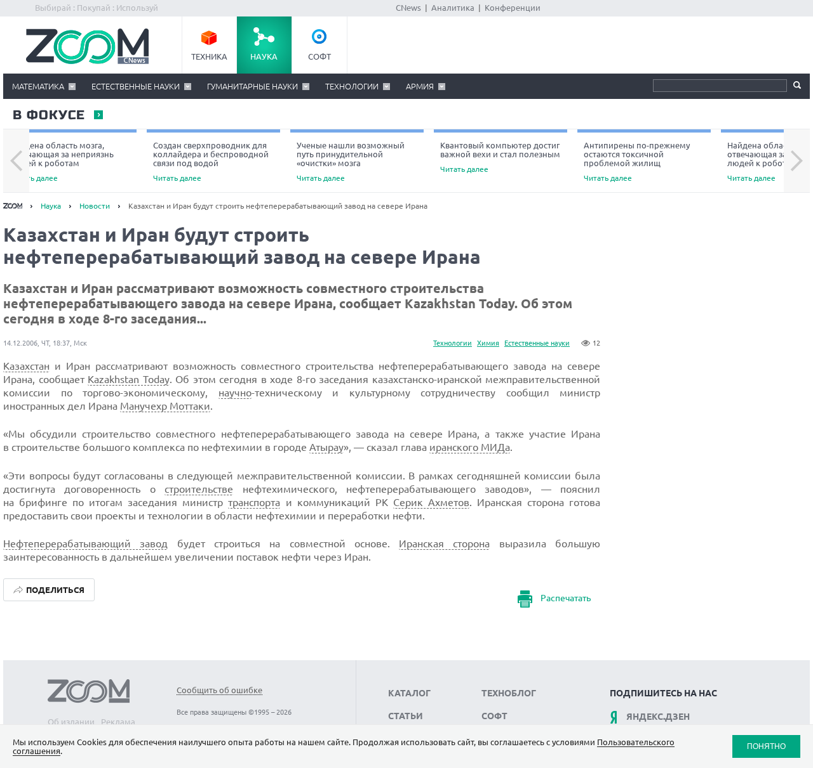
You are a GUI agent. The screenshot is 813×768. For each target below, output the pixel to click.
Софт (319, 56)
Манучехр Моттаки (165, 406)
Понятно (766, 746)
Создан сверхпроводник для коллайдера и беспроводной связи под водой (211, 161)
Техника (209, 56)
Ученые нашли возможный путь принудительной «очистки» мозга (351, 161)
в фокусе (48, 115)
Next (797, 161)
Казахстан (26, 366)
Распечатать (566, 598)
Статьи (405, 716)
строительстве (199, 489)
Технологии (352, 86)
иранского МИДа (469, 447)
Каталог (409, 693)
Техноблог (508, 693)
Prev (16, 161)
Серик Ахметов (431, 502)
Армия (420, 86)
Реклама (118, 721)
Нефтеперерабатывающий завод (85, 543)
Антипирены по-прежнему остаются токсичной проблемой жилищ (637, 161)
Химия (488, 343)
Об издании (71, 721)
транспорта (254, 502)
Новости (94, 206)
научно (235, 392)
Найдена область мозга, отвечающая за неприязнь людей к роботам (62, 161)
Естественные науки (135, 86)
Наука (264, 56)
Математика (38, 86)
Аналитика (452, 7)
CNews (408, 7)
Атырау (326, 447)
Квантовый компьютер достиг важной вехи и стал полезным (500, 157)
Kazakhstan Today (129, 379)
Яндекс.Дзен (658, 717)
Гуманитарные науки (252, 86)
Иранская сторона (444, 543)
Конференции (513, 7)
